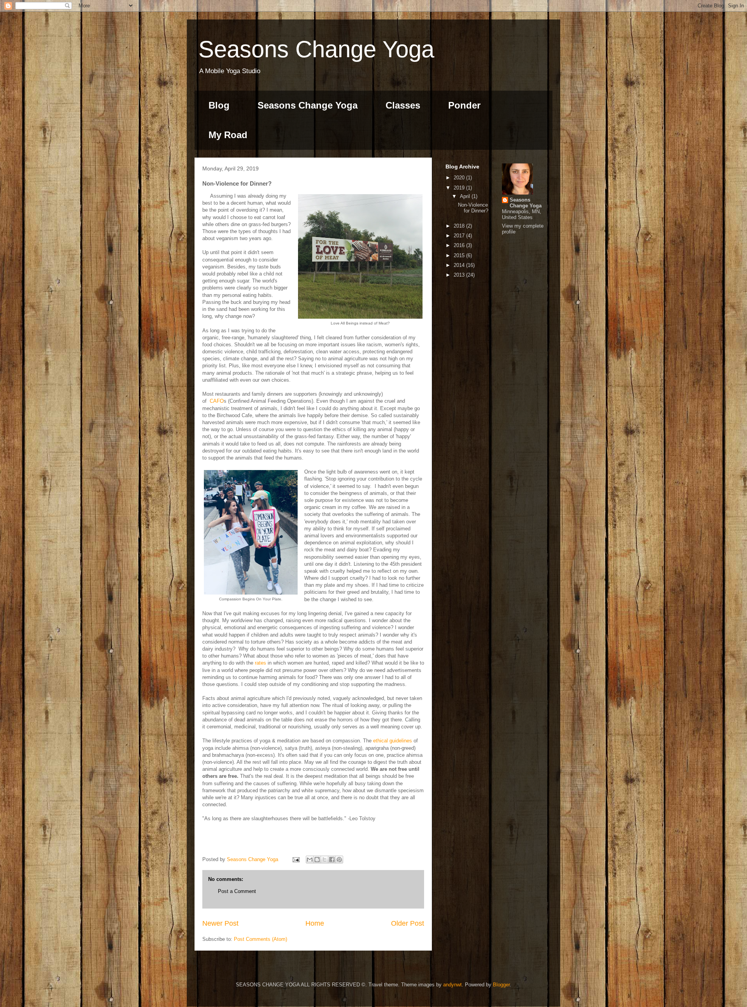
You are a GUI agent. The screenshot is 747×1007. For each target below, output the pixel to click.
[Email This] (310, 859)
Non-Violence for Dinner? (473, 208)
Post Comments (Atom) (260, 939)
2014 (460, 265)
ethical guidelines (392, 741)
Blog (219, 105)
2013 (460, 275)
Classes (403, 105)
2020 (460, 178)
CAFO (217, 401)
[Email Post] (295, 859)
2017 (460, 236)
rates (260, 663)
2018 (460, 226)
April (466, 196)
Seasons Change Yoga (316, 49)
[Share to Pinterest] (339, 859)
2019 (460, 188)
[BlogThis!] (317, 859)
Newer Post (220, 923)
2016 (460, 245)
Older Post (407, 923)
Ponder (464, 105)
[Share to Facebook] (332, 859)
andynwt (452, 985)
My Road (228, 135)
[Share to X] (324, 859)
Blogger (501, 985)
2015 (460, 255)
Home (314, 923)
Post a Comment (237, 891)
